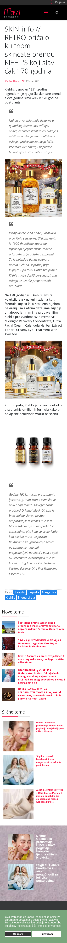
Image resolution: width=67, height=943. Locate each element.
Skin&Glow (14, 81)
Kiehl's (10, 597)
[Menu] (46, 12)
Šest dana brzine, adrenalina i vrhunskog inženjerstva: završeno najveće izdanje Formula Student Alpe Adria (41, 627)
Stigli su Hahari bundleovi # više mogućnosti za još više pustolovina (47, 872)
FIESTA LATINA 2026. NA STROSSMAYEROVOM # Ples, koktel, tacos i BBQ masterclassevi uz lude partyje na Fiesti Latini (40, 694)
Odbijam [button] (18, 933)
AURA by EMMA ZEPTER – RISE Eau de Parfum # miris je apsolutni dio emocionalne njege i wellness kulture (49, 796)
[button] (57, 2)
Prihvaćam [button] (47, 933)
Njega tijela (26, 597)
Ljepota (33, 592)
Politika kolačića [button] (26, 925)
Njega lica (49, 592)
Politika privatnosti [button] (49, 925)
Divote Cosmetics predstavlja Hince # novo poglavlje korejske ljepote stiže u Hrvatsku (41, 659)
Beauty (19, 592)
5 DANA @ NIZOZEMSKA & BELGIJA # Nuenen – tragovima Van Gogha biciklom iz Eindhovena (40, 643)
